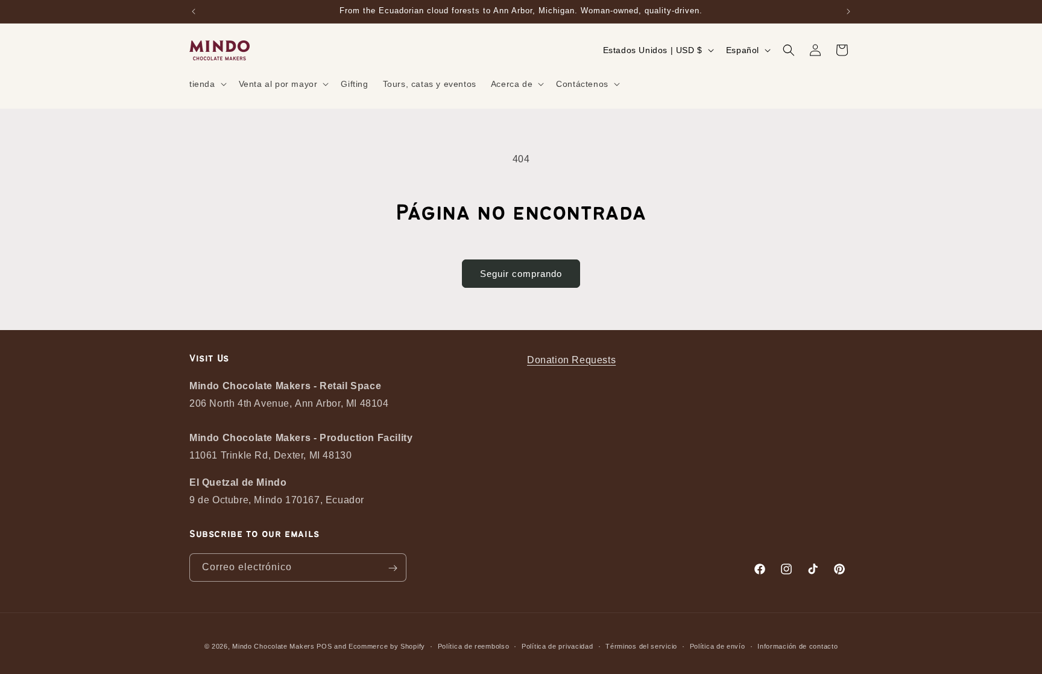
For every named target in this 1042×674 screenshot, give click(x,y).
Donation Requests (571, 360)
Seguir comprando (521, 274)
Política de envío (717, 646)
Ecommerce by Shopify (387, 646)
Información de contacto (797, 646)
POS (324, 646)
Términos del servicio (641, 646)
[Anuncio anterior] (193, 11)
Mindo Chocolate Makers (273, 646)
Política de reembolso (474, 646)
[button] (207, 84)
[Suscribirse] (392, 568)
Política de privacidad (557, 646)
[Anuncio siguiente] (848, 11)
